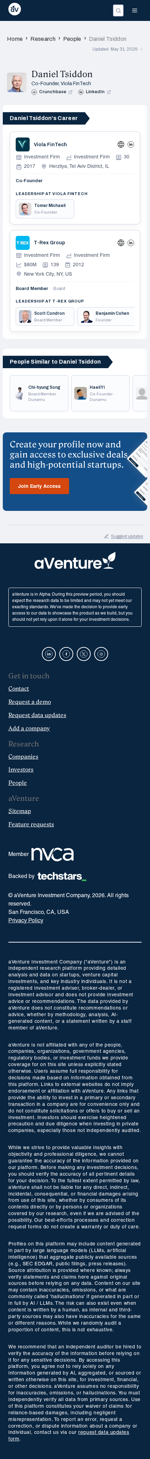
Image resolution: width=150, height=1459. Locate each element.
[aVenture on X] (84, 654)
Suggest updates (127, 536)
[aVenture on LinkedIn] (49, 654)
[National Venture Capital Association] (52, 855)
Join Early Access (39, 486)
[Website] (121, 144)
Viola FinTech (76, 83)
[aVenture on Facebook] (66, 654)
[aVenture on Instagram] (101, 654)
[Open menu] (135, 10)
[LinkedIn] (130, 144)
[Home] (14, 10)
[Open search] (118, 10)
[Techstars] (62, 876)
